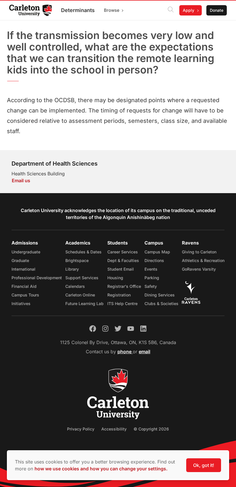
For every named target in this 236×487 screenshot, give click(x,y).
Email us (21, 180)
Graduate (20, 260)
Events (150, 269)
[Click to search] (171, 10)
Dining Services (159, 294)
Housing (115, 277)
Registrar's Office (124, 286)
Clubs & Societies (161, 303)
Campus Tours (25, 294)
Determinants (78, 10)
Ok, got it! (203, 465)
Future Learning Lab (84, 303)
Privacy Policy (80, 428)
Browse (111, 10)
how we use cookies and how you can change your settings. (101, 469)
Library (72, 269)
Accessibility (114, 428)
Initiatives (21, 303)
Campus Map (157, 251)
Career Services (122, 251)
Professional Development (37, 277)
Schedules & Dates (83, 251)
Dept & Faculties (123, 260)
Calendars (75, 286)
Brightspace (77, 260)
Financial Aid (24, 286)
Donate (216, 10)
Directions (154, 260)
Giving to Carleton (199, 251)
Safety (150, 286)
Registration (119, 294)
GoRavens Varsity (199, 269)
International (23, 269)
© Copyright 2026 (151, 428)
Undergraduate (26, 251)
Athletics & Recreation (203, 260)
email (144, 351)
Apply (188, 10)
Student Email (120, 269)
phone (125, 351)
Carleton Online (80, 294)
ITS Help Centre (122, 303)
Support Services (81, 277)
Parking (151, 277)
